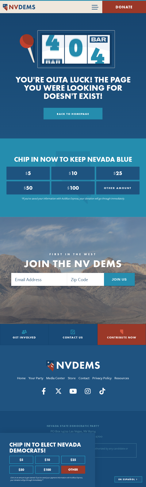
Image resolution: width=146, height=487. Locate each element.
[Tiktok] (102, 391)
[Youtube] (73, 391)
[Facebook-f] (43, 391)
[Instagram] (87, 391)
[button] (91, 437)
